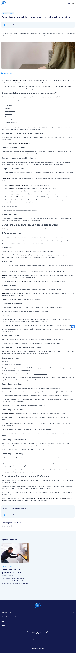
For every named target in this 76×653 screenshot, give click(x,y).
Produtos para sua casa (10, 612)
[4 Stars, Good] (9, 526)
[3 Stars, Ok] (7, 526)
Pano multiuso (9, 105)
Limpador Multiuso (10, 120)
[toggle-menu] (73, 3)
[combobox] (38, 640)
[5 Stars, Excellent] (11, 526)
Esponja (7, 108)
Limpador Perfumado (11, 122)
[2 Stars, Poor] (5, 526)
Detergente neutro (10, 111)
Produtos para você (8, 617)
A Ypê (3, 621)
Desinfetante (8, 114)
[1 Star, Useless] (2, 526)
